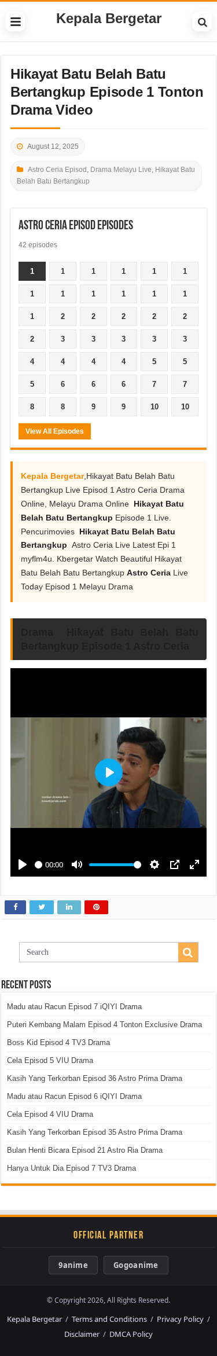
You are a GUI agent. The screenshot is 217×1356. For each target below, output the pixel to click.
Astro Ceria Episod (57, 170)
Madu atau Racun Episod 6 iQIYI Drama (74, 1096)
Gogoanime (136, 1265)
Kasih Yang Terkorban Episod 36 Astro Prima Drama (94, 1078)
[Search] (202, 21)
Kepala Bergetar (108, 18)
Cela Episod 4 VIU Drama (50, 1114)
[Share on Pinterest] (96, 907)
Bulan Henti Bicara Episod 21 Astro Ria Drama (85, 1150)
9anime (73, 1265)
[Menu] (15, 21)
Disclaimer (82, 1334)
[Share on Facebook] (15, 907)
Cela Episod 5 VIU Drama (50, 1060)
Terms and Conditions (109, 1319)
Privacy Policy (180, 1319)
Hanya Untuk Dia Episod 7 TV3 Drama (71, 1168)
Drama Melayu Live (121, 170)
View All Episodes (54, 431)
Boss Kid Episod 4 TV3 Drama (58, 1042)
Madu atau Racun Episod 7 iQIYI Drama (74, 1006)
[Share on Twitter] (42, 907)
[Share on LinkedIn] (69, 907)
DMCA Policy (131, 1334)
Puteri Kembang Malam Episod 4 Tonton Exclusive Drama (104, 1024)
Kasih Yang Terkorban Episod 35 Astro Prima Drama (94, 1132)
